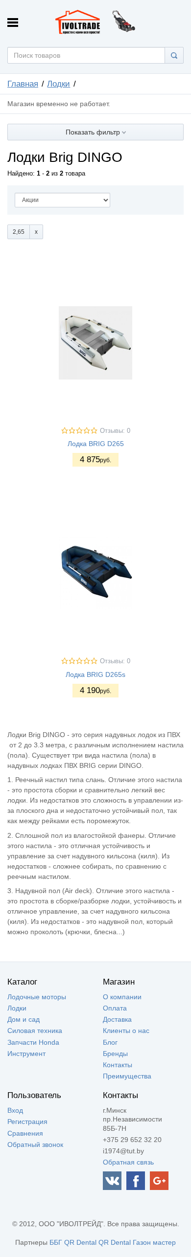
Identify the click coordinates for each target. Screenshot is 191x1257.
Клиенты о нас (126, 1030)
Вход (15, 1110)
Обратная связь (128, 1162)
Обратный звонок (35, 1144)
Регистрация (27, 1121)
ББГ (55, 1242)
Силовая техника (34, 1030)
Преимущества (127, 1076)
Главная (22, 84)
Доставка (117, 1019)
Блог (110, 1042)
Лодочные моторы (36, 997)
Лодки (58, 84)
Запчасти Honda (33, 1042)
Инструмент (26, 1053)
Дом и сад (23, 1019)
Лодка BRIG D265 (96, 444)
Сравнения (25, 1133)
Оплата (115, 1008)
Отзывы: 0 (115, 430)
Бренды (115, 1053)
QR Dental (80, 1242)
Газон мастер (154, 1242)
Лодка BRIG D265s (95, 674)
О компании (122, 997)
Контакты (117, 1065)
